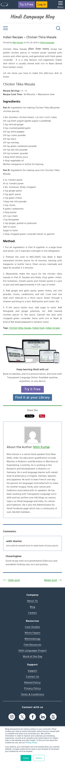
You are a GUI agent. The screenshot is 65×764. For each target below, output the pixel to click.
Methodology (33, 639)
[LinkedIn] (42, 716)
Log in (42, 4)
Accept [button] (26, 758)
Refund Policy (32, 682)
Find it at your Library (32, 397)
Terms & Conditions (32, 694)
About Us (32, 601)
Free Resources (32, 644)
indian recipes (53, 328)
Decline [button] (39, 758)
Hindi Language (47, 43)
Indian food (38, 328)
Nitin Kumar (18, 43)
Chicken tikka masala (20, 328)
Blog (32, 607)
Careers (32, 613)
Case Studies (32, 627)
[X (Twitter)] (22, 716)
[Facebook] (32, 716)
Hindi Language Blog (33, 17)
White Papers (32, 633)
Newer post (50, 580)
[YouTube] (53, 716)
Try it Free (26, 4)
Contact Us (32, 676)
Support (32, 670)
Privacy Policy (31, 742)
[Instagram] (11, 716)
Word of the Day (32, 656)
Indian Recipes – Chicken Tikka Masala (29, 37)
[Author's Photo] (32, 434)
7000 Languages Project (32, 650)
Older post (14, 580)
